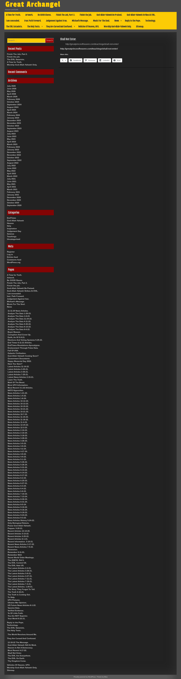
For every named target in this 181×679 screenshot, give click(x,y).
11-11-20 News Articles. (18, 311)
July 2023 (11, 134)
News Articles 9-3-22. (17, 518)
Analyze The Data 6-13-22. (19, 327)
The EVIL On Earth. (16, 658)
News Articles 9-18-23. (18, 512)
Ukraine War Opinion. (17, 603)
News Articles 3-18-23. (18, 435)
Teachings (11, 236)
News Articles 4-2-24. (17, 449)
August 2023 (12, 131)
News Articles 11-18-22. (18, 419)
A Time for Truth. (13, 15)
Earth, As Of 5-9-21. (16, 337)
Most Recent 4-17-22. (17, 650)
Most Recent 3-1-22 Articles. (20, 388)
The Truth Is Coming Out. (19, 595)
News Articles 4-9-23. (17, 457)
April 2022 (11, 173)
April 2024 (11, 110)
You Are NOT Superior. (18, 616)
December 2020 (14, 197)
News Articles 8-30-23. (18, 499)
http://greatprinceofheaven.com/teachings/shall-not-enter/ (89, 49)
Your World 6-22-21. (16, 618)
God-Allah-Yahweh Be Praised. (109, 15)
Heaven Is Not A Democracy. (20, 648)
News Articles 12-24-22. (18, 425)
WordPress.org (13, 262)
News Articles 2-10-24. (18, 433)
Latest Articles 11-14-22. (18, 366)
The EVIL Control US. (17, 563)
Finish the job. (86, 15)
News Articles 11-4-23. (17, 422)
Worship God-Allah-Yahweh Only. (117, 26)
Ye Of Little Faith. (15, 613)
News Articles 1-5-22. (17, 396)
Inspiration (12, 228)
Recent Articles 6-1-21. (18, 539)
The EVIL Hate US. (16, 565)
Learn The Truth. (15, 380)
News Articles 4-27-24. (18, 451)
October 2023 (13, 126)
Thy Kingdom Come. (17, 661)
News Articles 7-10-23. (18, 494)
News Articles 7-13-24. (18, 496)
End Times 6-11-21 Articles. (20, 343)
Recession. (13, 549)
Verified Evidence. (16, 610)
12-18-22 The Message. (18, 642)
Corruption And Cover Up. (19, 335)
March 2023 (12, 144)
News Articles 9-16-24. (18, 510)
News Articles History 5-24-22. (21, 520)
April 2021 (11, 187)
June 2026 (11, 89)
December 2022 (14, 152)
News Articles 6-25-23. (18, 481)
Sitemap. (140, 26)
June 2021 (11, 181)
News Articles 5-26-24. (18, 465)
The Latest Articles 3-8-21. (19, 573)
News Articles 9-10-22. (18, 507)
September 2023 (14, 128)
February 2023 (13, 147)
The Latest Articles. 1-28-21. (20, 587)
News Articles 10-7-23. (18, 414)
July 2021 (11, 179)
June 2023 (11, 136)
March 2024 (12, 112)
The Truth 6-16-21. (16, 592)
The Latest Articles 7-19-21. (20, 581)
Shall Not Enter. (15, 653)
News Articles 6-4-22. (17, 488)
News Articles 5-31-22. (18, 467)
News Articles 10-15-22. (18, 406)
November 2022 (14, 155)
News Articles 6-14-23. (18, 473)
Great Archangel (32, 4)
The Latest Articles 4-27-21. (20, 576)
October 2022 (13, 158)
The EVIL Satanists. (14, 26)
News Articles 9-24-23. (18, 515)
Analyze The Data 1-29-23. (19, 313)
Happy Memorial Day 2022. (20, 361)
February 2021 (13, 192)
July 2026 (11, 86)
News (116, 20)
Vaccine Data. (14, 608)
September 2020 (14, 205)
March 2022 (12, 176)
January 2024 (13, 118)
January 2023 (13, 150)
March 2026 (12, 97)
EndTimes (11, 218)
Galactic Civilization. (17, 353)
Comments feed (14, 260)
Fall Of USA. (13, 351)
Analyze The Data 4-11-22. (19, 321)
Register (11, 252)
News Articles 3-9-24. (17, 446)
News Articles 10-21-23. (18, 412)
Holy (9, 226)
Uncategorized (13, 239)
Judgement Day (14, 231)
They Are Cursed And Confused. (59, 26)
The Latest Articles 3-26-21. (20, 571)
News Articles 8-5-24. (17, 504)
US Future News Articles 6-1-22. (22, 605)
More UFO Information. (18, 385)
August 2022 (12, 163)
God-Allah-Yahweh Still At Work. (22, 645)
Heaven (10, 223)
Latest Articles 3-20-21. (18, 369)
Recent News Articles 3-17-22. (21, 544)
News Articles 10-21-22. (18, 409)
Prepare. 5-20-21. (15, 528)
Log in (10, 254)
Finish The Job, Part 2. (65, 15)
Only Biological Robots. (18, 523)
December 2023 (14, 120)
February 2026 (13, 99)
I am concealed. (13, 20)
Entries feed (12, 257)
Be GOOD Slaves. (44, 15)
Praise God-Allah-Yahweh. (19, 526)
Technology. (150, 20)
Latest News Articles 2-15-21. (21, 377)
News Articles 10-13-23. (18, 404)
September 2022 (14, 160)
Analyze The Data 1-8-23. (19, 316)
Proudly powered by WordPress (85, 677)
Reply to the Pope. (133, 20)
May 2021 (11, 184)
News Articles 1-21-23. (18, 393)
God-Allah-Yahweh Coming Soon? (23, 356)
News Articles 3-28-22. (18, 438)
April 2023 (11, 142)
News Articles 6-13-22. (18, 470)
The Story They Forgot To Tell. (21, 589)
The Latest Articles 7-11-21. (20, 579)
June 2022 (11, 168)
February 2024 (13, 115)
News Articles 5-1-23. (17, 459)
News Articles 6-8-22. (17, 491)
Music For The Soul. (101, 20)
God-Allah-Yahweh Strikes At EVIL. (141, 15)
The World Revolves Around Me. (22, 634)
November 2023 (14, 123)
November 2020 (14, 200)
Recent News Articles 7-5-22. (20, 547)
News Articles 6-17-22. (18, 475)
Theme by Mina (102, 677)
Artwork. (29, 15)
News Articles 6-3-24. (17, 486)
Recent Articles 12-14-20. (19, 531)
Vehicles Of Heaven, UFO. (88, 26)
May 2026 (11, 91)
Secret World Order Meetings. (21, 557)
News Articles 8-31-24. (18, 502)
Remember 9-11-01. (16, 552)
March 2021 (12, 189)
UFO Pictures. (14, 600)
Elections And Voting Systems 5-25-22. (25, 340)
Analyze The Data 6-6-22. (19, 329)
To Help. (11, 597)
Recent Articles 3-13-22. (18, 534)
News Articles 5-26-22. (18, 462)
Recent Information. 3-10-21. (20, 542)
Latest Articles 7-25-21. (18, 374)
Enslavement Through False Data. (23, 348)
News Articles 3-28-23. (18, 441)
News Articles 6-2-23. (17, 478)
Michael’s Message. (80, 20)
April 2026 (11, 94)
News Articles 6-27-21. (18, 483)
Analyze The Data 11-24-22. (20, 319)
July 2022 (11, 165)
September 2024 (14, 104)
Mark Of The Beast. (16, 382)
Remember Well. (15, 555)
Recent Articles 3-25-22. (18, 536)
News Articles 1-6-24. (17, 398)
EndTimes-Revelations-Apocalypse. (24, 345)
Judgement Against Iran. (56, 20)
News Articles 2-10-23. (18, 430)
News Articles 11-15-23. (18, 417)
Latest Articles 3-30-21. (18, 372)
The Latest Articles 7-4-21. (19, 584)
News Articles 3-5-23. (17, 443)
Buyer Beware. (14, 332)
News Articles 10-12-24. (18, 401)
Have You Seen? (15, 364)
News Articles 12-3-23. (18, 427)
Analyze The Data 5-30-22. (19, 324)
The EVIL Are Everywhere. (19, 656)
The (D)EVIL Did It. (16, 560)
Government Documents (19, 358)
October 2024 (13, 102)
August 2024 (12, 107)
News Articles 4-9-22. (17, 454)
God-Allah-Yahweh (15, 221)
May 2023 (11, 139)
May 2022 (11, 171)
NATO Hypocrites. (16, 390)
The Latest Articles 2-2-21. (19, 568)
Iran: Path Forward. (32, 20)
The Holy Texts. (33, 26)
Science (10, 234)
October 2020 (13, 203)
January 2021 (13, 195)
